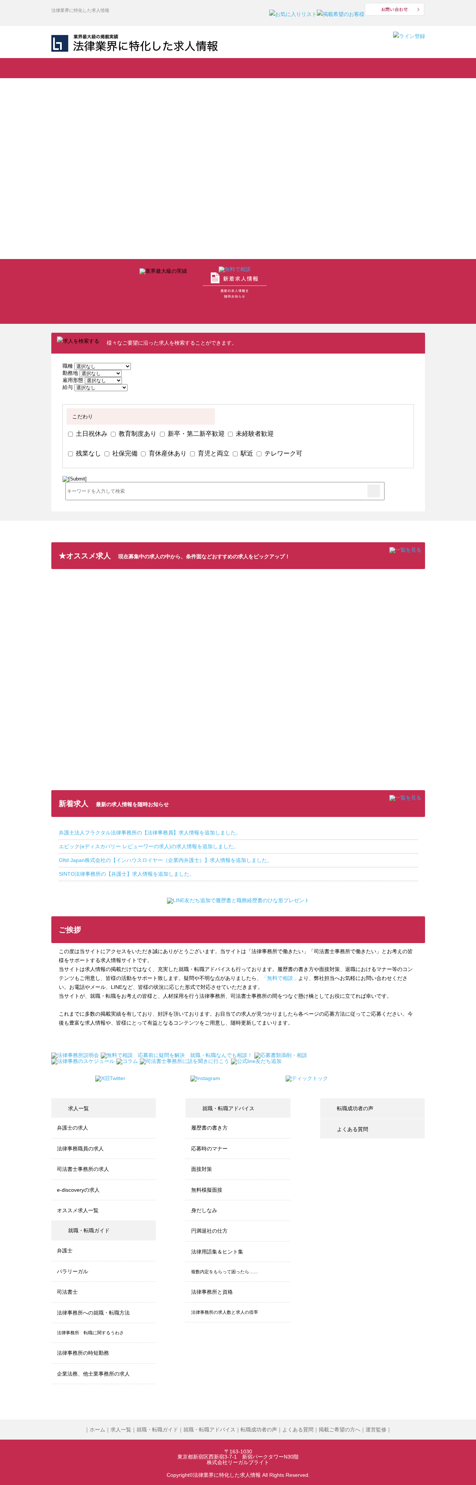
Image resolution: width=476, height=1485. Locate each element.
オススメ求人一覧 (78, 1210)
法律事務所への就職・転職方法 (93, 1313)
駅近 (246, 453)
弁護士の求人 (72, 1128)
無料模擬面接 (206, 1190)
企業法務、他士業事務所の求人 (93, 1374)
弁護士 (65, 1251)
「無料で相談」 (280, 978)
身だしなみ (204, 1210)
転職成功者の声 (273, 68)
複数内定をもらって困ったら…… (224, 1271)
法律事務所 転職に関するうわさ (90, 1332)
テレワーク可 (282, 453)
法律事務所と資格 (212, 1292)
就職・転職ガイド (148, 68)
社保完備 (124, 453)
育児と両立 (212, 453)
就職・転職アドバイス (210, 68)
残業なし (87, 453)
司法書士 (67, 1292)
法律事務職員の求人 (80, 1149)
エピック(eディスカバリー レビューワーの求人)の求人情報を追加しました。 (149, 846)
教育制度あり (137, 433)
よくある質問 (391, 68)
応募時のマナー (209, 1149)
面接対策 (201, 1169)
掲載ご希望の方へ (339, 1430)
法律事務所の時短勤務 (83, 1353)
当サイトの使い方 (332, 68)
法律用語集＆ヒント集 (217, 1252)
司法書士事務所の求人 (83, 1169)
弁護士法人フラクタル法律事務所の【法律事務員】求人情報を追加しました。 (150, 833)
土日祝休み (90, 433)
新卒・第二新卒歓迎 (195, 433)
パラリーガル (72, 1271)
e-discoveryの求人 (78, 1190)
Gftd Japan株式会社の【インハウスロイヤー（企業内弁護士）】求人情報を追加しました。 (165, 860)
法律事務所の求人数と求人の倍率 (224, 1312)
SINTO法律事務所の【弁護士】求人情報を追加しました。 (126, 874)
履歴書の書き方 (209, 1128)
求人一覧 (85, 68)
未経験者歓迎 (254, 433)
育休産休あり (167, 453)
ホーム (97, 1430)
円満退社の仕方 (209, 1231)
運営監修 (376, 1430)
